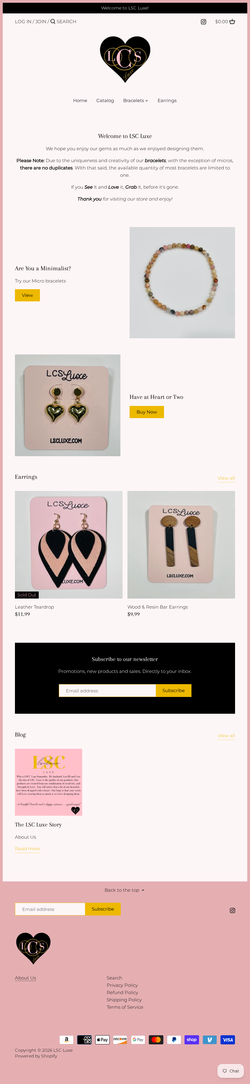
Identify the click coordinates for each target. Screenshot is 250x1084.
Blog (20, 734)
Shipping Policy (124, 1000)
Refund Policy (122, 992)
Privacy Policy (122, 985)
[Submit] (52, 21)
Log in (23, 21)
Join (40, 21)
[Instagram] (203, 21)
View (27, 295)
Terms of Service (125, 1007)
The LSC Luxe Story (38, 824)
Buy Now (147, 412)
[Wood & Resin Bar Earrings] (181, 545)
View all (226, 478)
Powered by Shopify (36, 1056)
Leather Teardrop (34, 607)
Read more (27, 848)
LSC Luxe (63, 1050)
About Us (25, 978)
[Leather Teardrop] (69, 545)
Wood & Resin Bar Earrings (157, 607)
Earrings (26, 476)
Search (114, 978)
